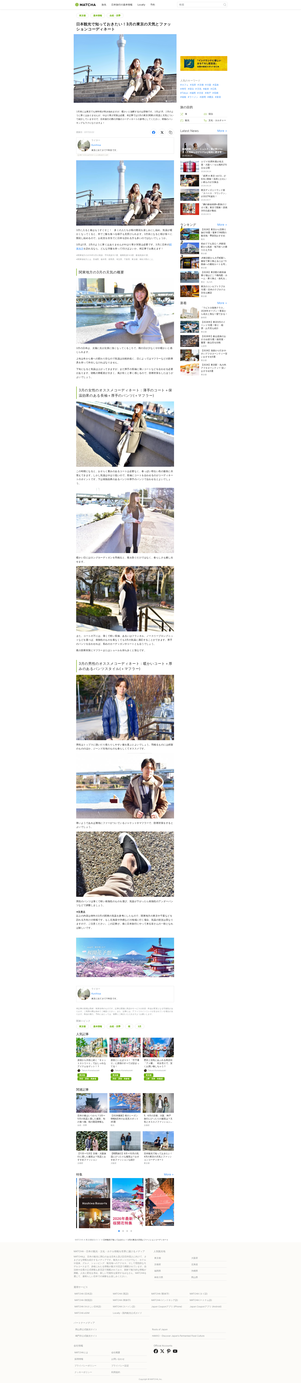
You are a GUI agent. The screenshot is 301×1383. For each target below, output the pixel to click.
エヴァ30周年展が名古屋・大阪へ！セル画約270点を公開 (214, 164)
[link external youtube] (176, 1352)
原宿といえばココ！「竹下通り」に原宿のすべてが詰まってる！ (125, 1063)
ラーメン (193, 97)
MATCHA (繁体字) (160, 1293)
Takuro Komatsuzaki (91, 1070)
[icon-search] (224, 4)
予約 (152, 4)
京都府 (157, 1264)
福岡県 (157, 1270)
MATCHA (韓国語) (83, 1300)
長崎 (216, 93)
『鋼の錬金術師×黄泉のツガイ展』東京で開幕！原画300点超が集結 (214, 207)
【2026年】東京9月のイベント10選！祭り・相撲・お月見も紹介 (213, 325)
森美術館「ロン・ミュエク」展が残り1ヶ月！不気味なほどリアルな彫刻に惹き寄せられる (203, 152)
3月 (139, 1026)
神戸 (208, 93)
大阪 (209, 85)
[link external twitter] (163, 1352)
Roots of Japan (160, 1329)
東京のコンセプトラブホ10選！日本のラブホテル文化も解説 (213, 289)
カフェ (185, 85)
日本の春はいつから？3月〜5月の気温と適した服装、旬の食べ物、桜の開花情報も (91, 1118)
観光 (187, 120)
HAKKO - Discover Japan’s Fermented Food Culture (178, 1335)
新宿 (219, 97)
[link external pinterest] (169, 1352)
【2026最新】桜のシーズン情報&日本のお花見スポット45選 (124, 1118)
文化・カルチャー (217, 120)
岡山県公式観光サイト (86, 1329)
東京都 (82, 15)
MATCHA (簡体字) (122, 1300)
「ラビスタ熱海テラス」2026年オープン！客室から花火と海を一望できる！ (214, 310)
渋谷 (201, 93)
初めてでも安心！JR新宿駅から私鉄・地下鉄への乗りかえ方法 (214, 246)
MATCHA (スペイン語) (124, 1306)
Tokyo (185, 93)
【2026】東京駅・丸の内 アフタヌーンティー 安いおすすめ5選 (213, 367)
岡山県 (194, 1277)
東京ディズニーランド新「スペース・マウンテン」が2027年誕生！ (214, 193)
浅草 (194, 85)
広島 (214, 89)
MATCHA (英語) (121, 1293)
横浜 (211, 97)
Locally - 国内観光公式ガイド (127, 1313)
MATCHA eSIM (81, 1313)
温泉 (216, 85)
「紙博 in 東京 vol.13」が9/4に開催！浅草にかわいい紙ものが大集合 (214, 178)
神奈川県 (158, 1277)
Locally (141, 4)
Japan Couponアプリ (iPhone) (166, 1306)
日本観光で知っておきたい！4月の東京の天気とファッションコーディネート (158, 1156)
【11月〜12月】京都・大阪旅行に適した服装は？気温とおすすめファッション (91, 1156)
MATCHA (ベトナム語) (201, 1300)
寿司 (184, 89)
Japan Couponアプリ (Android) (206, 1306)
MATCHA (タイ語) (199, 1293)
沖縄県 (194, 1270)
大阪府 (194, 1258)
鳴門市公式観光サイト (86, 1335)
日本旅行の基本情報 (121, 4)
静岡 (203, 97)
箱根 (184, 97)
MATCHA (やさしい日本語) (87, 1306)
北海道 (194, 1264)
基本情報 (97, 15)
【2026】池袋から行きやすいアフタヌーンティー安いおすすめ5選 (214, 353)
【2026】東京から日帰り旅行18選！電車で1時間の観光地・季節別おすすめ (214, 232)
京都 (201, 85)
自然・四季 (115, 15)
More (168, 1174)
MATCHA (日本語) (83, 1293)
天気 (199, 89)
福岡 (193, 93)
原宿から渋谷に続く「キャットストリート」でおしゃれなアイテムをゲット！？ (91, 1063)
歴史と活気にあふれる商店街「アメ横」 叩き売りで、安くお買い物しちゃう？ (158, 1063)
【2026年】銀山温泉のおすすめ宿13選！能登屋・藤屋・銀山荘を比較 (213, 339)
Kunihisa (96, 145)
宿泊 (191, 89)
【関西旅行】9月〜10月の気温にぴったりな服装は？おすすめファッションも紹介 (125, 1156)
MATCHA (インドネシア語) (164, 1300)
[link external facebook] (156, 1352)
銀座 (207, 89)
